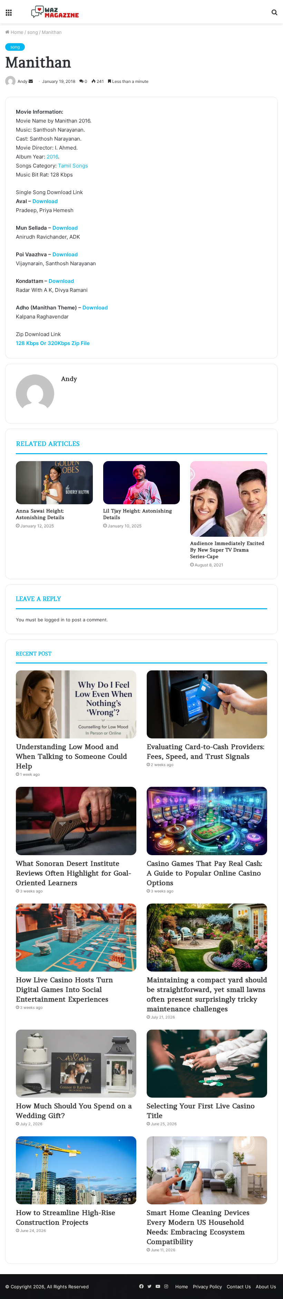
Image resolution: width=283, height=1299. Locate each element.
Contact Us (239, 1286)
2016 (52, 156)
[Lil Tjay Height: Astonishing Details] (141, 483)
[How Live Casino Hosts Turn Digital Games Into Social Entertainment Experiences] (76, 938)
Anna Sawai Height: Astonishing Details (40, 514)
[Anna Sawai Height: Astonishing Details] (54, 483)
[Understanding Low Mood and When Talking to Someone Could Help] (76, 704)
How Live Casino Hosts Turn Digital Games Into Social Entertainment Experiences (64, 989)
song (32, 32)
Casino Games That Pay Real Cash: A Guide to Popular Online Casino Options (204, 873)
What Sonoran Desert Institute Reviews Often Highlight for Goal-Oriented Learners (73, 873)
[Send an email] (31, 81)
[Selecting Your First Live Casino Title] (207, 1064)
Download (45, 201)
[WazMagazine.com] (55, 12)
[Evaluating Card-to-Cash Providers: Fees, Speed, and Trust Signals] (207, 704)
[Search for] (274, 14)
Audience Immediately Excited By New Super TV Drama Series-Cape (227, 550)
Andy (69, 379)
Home (16, 32)
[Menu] (8, 14)
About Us (266, 1286)
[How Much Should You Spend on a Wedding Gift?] (76, 1064)
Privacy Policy (207, 1286)
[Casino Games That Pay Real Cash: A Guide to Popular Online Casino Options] (207, 821)
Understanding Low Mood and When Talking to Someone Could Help (71, 756)
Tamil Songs (73, 165)
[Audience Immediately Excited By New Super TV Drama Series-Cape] (228, 499)
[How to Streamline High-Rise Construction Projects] (76, 1170)
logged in (55, 619)
